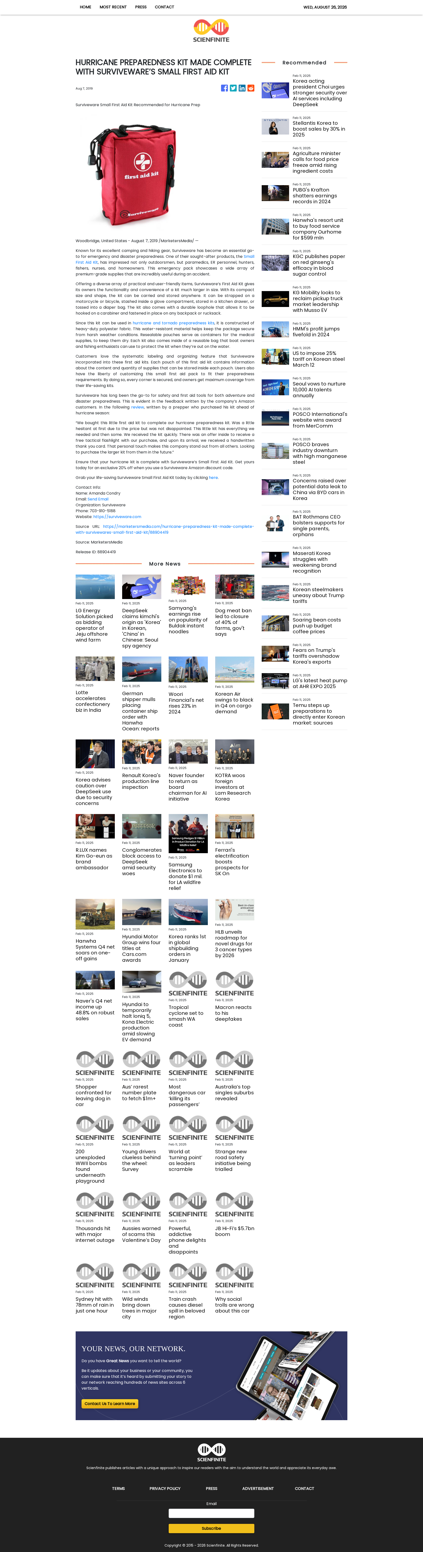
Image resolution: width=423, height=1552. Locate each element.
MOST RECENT (113, 7)
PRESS (141, 7)
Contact (304, 1488)
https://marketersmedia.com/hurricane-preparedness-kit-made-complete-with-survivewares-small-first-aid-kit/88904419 (165, 529)
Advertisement (258, 1488)
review (137, 407)
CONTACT (164, 7)
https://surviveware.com (117, 517)
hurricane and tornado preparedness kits (173, 323)
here (213, 477)
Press (211, 1488)
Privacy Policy (165, 1488)
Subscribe (211, 1528)
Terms (118, 1488)
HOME (85, 7)
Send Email (98, 499)
